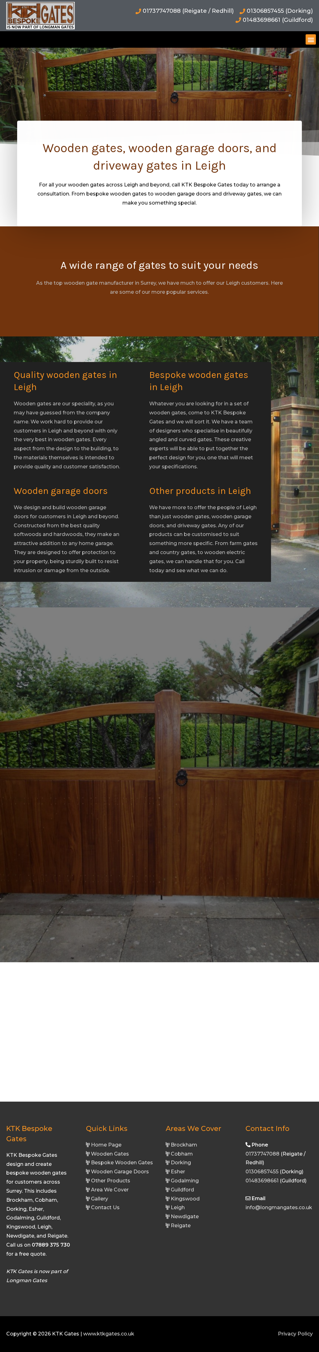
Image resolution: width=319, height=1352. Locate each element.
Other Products (110, 1181)
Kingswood (185, 1199)
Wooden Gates (110, 1154)
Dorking (181, 1163)
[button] (311, 39)
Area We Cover (110, 1190)
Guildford (182, 1190)
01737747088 (262, 1154)
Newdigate (185, 1216)
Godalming (185, 1181)
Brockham (184, 1145)
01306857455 (262, 1172)
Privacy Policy (295, 1334)
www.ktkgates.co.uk (108, 1334)
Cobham (182, 1154)
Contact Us (105, 1207)
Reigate (181, 1226)
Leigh (178, 1207)
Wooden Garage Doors (120, 1172)
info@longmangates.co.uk (278, 1207)
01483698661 (262, 1181)
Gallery (99, 1199)
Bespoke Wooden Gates (122, 1163)
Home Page (106, 1145)
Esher (178, 1172)
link (10, 1289)
